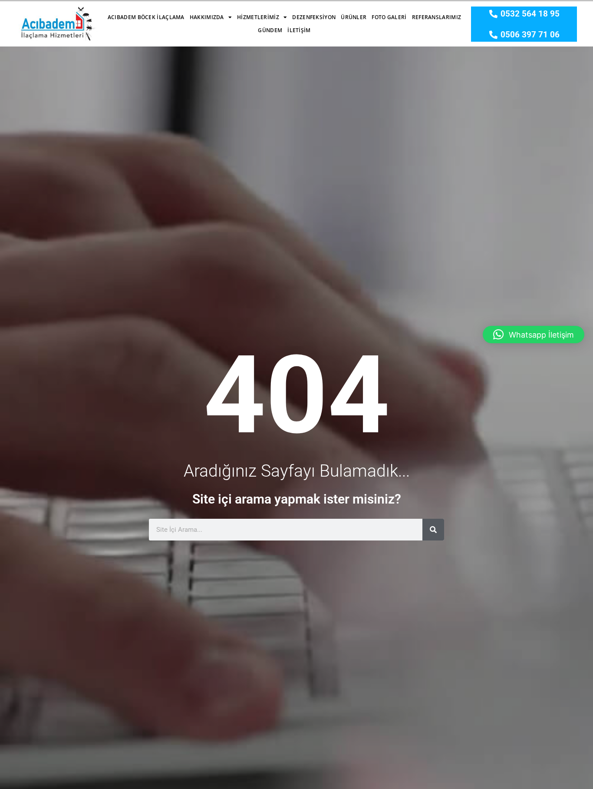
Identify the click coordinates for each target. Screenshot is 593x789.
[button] (533, 334)
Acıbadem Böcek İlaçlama (146, 17)
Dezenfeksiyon (314, 17)
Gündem (270, 30)
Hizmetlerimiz (258, 17)
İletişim (298, 30)
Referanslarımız (436, 17)
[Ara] (433, 529)
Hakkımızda (207, 17)
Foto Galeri (389, 17)
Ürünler (353, 17)
